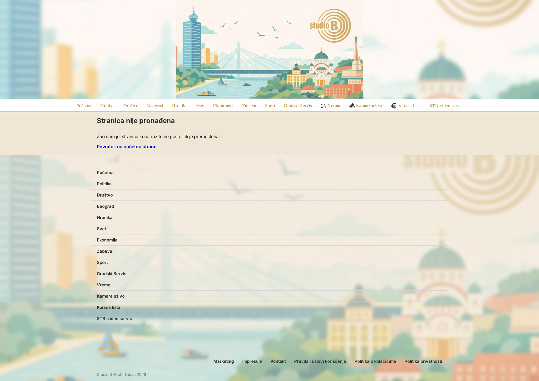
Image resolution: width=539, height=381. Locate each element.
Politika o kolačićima (375, 361)
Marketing (223, 361)
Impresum (252, 361)
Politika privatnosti (423, 361)
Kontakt (278, 361)
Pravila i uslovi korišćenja (320, 361)
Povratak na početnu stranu (127, 146)
